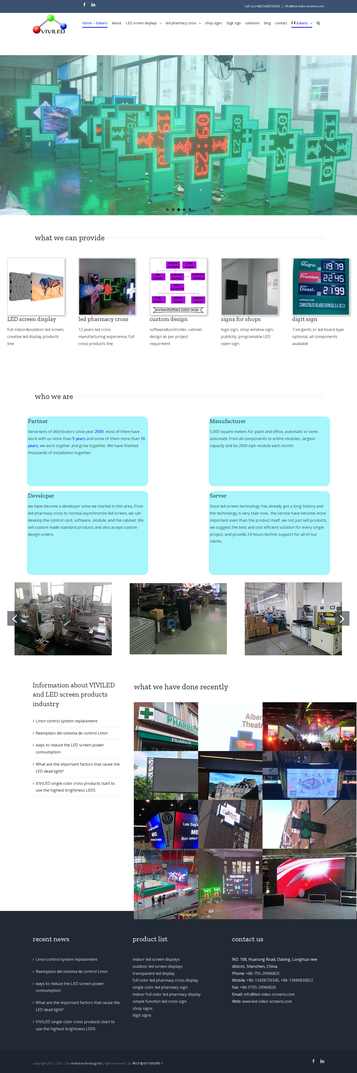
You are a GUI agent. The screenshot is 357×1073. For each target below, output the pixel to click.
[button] (318, 23)
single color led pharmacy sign (160, 987)
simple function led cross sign (160, 1001)
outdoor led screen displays (158, 966)
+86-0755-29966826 (258, 987)
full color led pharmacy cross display (165, 980)
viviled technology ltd (86, 1063)
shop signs (143, 1008)
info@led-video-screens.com (304, 6)
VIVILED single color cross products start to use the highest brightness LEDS (75, 1025)
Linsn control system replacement (66, 721)
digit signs (142, 1015)
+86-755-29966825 (263, 973)
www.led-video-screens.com (267, 1001)
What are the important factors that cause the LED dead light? (78, 1006)
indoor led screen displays (156, 959)
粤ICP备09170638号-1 (147, 1063)
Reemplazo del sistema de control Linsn (72, 733)
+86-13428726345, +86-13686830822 (279, 980)
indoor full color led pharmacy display (167, 994)
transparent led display (154, 973)
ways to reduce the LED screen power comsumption (70, 987)
